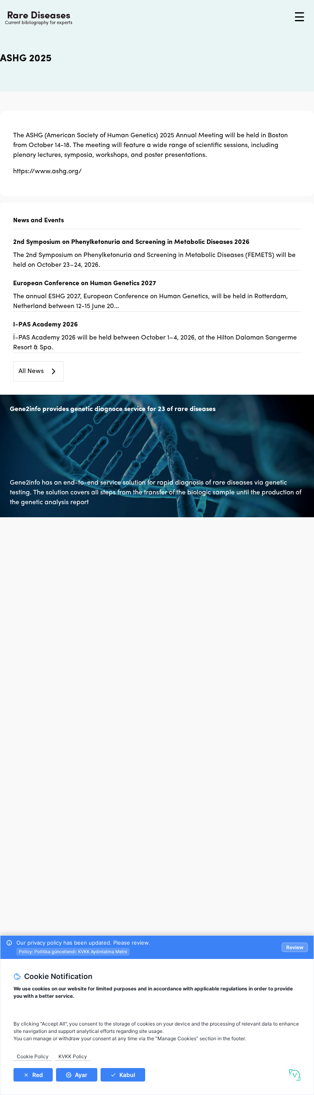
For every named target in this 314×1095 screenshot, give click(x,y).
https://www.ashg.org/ (47, 171)
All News (31, 371)
